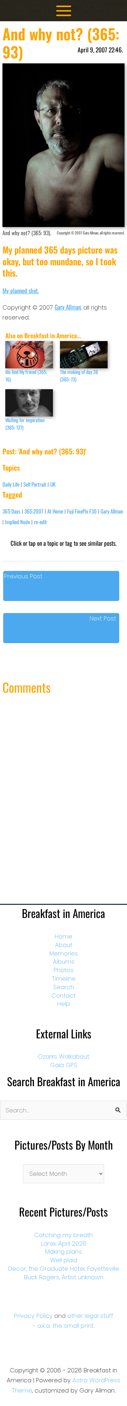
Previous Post (23, 576)
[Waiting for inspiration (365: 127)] (29, 402)
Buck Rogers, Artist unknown (63, 1277)
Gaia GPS (63, 1065)
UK (52, 484)
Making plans (63, 1251)
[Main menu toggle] (64, 11)
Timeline (63, 978)
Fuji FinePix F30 (82, 511)
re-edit (40, 522)
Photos (63, 970)
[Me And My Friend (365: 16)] (29, 354)
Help (63, 1003)
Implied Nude (17, 522)
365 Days (11, 511)
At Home (55, 511)
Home (63, 936)
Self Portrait (34, 484)
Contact (63, 995)
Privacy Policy (33, 1315)
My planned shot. (20, 290)
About (63, 945)
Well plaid (63, 1260)
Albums (63, 961)
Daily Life (10, 484)
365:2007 (33, 511)
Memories (63, 953)
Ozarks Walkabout (63, 1056)
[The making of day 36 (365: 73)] (84, 354)
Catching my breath (63, 1235)
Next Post (103, 618)
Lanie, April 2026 (63, 1243)
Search (63, 987)
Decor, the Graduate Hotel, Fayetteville (63, 1268)
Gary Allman (68, 306)
